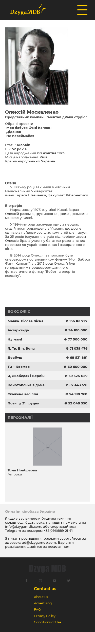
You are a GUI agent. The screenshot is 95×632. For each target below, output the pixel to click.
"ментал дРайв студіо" (67, 117)
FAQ (37, 609)
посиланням (58, 546)
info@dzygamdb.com (23, 526)
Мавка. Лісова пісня (25, 321)
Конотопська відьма (26, 385)
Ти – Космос (19, 367)
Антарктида (18, 330)
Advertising (43, 603)
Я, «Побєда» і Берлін (26, 376)
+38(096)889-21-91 (58, 530)
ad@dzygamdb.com (39, 542)
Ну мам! (15, 339)
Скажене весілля (23, 394)
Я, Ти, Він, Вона (21, 348)
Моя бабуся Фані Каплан (28, 128)
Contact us (45, 588)
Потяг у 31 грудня (23, 403)
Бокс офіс (19, 311)
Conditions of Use (47, 622)
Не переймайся (20, 136)
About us (41, 597)
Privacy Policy (44, 616)
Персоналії (20, 417)
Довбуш (15, 357)
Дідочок (13, 132)
